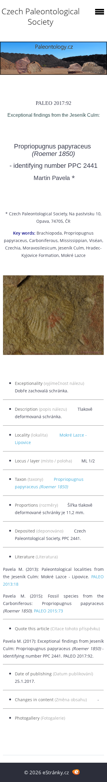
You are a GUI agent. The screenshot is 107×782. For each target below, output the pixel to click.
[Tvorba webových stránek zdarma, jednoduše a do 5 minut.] (76, 772)
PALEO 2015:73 (48, 611)
